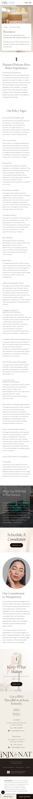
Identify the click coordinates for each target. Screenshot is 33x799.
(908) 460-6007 (23, 791)
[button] (3, 792)
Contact (15, 709)
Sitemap (28, 767)
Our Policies (15, 27)
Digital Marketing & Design (18, 772)
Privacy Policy (20, 767)
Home (5, 27)
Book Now (17, 684)
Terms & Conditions (8, 767)
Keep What (16, 669)
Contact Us (16, 545)
